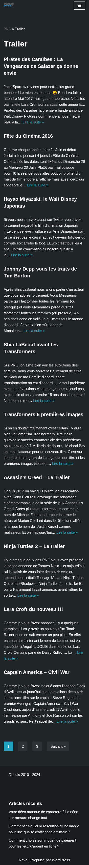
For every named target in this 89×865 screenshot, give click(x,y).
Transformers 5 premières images (43, 414)
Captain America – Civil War (36, 672)
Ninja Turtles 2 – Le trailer (34, 546)
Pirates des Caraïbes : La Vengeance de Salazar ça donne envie (41, 66)
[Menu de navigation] (79, 5)
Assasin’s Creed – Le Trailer (37, 477)
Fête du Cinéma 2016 (28, 136)
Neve (23, 860)
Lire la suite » (33, 122)
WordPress (61, 860)
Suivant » (58, 746)
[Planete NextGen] (10, 5)
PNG (7, 29)
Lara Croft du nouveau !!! (33, 609)
